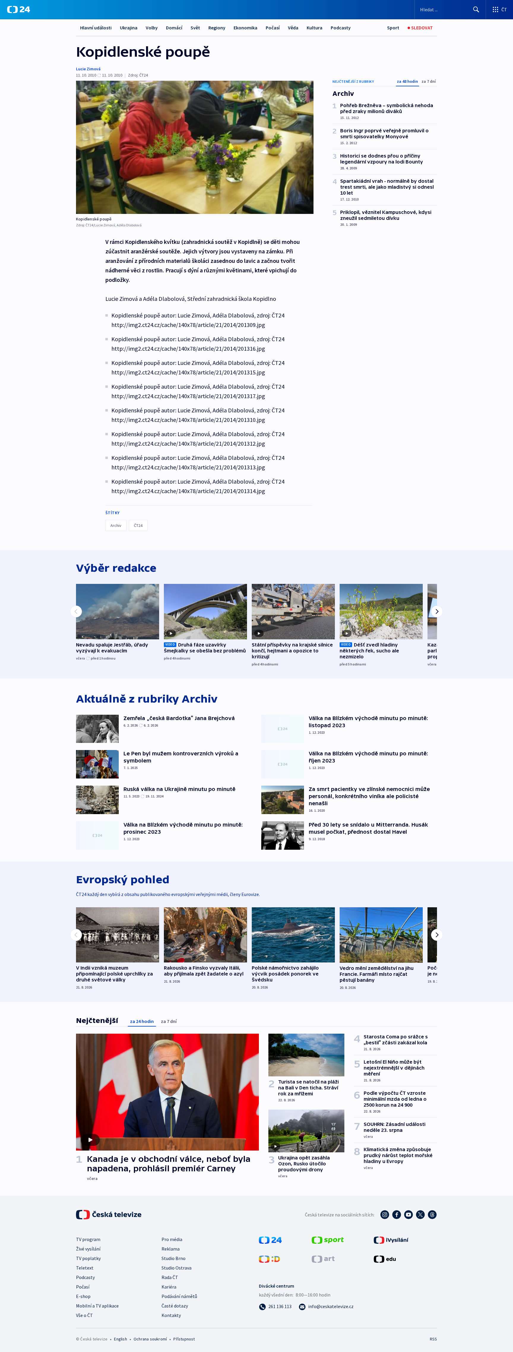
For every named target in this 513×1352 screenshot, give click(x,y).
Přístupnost (184, 1339)
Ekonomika (245, 28)
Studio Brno (174, 1258)
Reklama (171, 1249)
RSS (433, 1339)
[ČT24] (18, 9)
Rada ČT (170, 1277)
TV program (88, 1239)
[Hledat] (476, 9)
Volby (152, 28)
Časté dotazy (175, 1306)
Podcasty (341, 28)
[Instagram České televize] (385, 1214)
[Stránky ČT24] (270, 1240)
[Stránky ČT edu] (385, 1259)
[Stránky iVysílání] (391, 1240)
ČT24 (138, 525)
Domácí (174, 28)
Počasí (273, 28)
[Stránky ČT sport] (328, 1240)
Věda (293, 28)
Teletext (85, 1268)
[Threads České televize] (432, 1214)
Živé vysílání (88, 1249)
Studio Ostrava (176, 1268)
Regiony (216, 28)
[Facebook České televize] (396, 1214)
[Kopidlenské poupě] (195, 147)
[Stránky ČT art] (323, 1259)
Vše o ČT (84, 1315)
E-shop (83, 1296)
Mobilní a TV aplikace (97, 1306)
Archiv (115, 525)
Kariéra (169, 1287)
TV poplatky (88, 1258)
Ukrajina (128, 28)
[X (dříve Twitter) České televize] (420, 1214)
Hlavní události (96, 28)
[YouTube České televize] (408, 1214)
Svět (195, 28)
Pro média (172, 1239)
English (120, 1339)
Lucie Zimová (88, 69)
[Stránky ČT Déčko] (269, 1259)
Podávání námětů (179, 1296)
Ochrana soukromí (150, 1339)
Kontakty (171, 1315)
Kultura (314, 28)
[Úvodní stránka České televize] (109, 1214)
